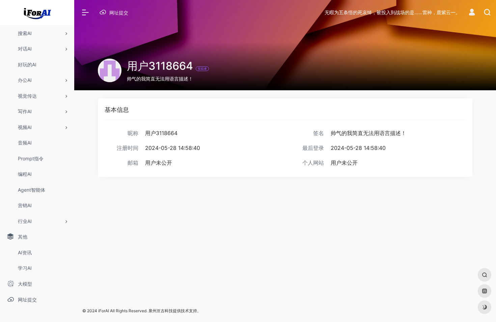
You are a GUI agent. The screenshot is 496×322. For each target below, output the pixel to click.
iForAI (103, 310)
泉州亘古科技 (160, 310)
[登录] (471, 12)
